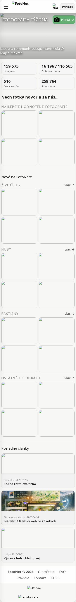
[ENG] (55, 7)
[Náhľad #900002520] (57, 151)
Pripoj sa (67, 20)
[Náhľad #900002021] (57, 294)
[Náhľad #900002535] (19, 230)
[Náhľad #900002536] (57, 202)
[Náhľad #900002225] (57, 395)
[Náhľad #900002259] (57, 266)
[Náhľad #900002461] (19, 358)
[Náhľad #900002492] (19, 123)
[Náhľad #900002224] (19, 294)
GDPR (55, 578)
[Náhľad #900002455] (57, 358)
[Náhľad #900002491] (57, 123)
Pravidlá (23, 578)
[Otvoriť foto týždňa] (38, 36)
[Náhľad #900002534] (57, 230)
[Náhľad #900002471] (19, 330)
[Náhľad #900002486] (19, 151)
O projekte (46, 571)
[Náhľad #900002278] (19, 395)
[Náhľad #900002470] (57, 330)
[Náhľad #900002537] (19, 202)
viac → (70, 185)
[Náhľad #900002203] (19, 423)
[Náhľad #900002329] (19, 266)
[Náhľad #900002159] (57, 423)
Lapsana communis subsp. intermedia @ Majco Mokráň (32, 50)
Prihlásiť (67, 6)
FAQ (62, 571)
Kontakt (40, 578)
